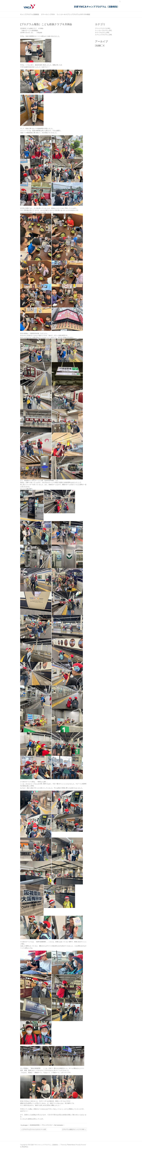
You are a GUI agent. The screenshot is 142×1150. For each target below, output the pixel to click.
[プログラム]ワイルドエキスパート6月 (33, 1129)
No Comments (58, 1125)
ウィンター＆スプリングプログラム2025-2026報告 (73, 14)
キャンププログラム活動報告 (29, 14)
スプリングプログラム (102, 35)
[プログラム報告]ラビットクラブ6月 (74, 1129)
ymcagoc (25, 1125)
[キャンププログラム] (71, 6)
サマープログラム (100, 32)
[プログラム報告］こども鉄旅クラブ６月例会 (46, 24)
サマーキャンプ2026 (48, 14)
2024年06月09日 (35, 1125)
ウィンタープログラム (102, 30)
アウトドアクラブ (47, 1125)
